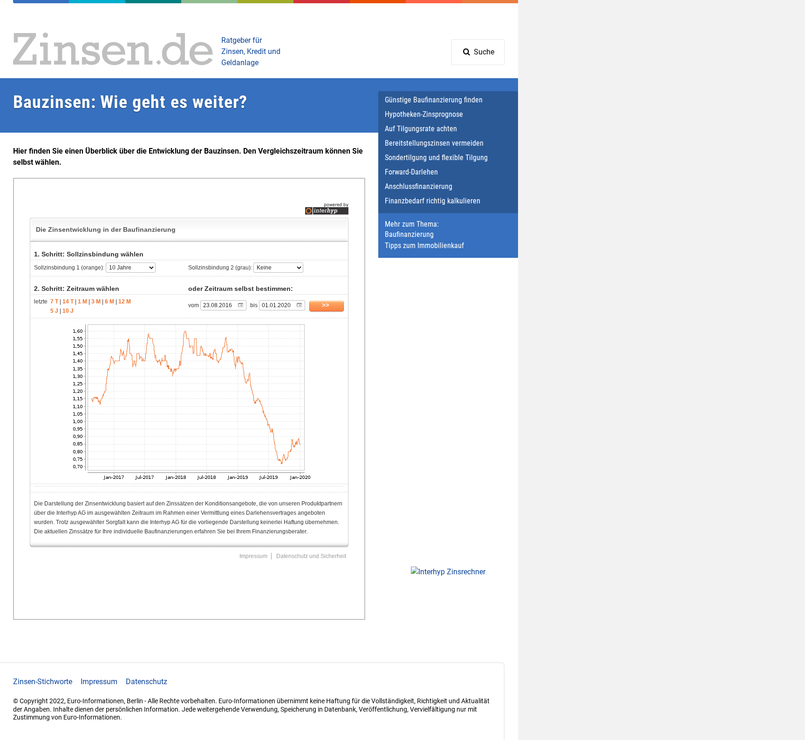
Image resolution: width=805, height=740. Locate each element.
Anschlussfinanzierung (418, 186)
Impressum (99, 681)
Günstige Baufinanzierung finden (434, 99)
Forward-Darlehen (411, 172)
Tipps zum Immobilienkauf (424, 245)
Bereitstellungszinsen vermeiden (434, 143)
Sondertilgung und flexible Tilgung (436, 157)
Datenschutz (146, 681)
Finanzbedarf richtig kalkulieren (432, 200)
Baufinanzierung (409, 234)
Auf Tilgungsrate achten (421, 128)
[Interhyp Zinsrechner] (448, 572)
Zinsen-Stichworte (42, 681)
